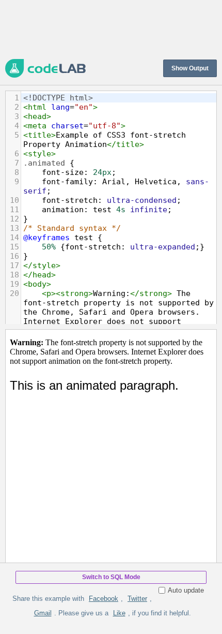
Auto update (186, 590)
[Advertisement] (111, 28)
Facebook (103, 598)
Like (119, 613)
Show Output (190, 68)
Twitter (137, 598)
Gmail (43, 613)
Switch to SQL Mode (111, 577)
